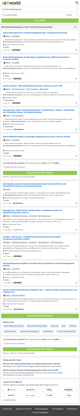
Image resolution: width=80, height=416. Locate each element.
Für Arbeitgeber (57, 409)
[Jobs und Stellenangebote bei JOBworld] (10, 3)
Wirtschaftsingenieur (14, 27)
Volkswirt (72, 326)
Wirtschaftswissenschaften (14, 326)
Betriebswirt (48, 331)
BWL (64, 326)
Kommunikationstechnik (66, 331)
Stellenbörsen (72, 409)
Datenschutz (7, 409)
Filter (75, 27)
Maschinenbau (10, 331)
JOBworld (20, 366)
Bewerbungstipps (41, 409)
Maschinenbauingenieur (30, 331)
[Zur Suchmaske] (77, 3)
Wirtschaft (54, 326)
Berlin (33, 27)
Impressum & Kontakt (23, 409)
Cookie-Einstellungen (40, 412)
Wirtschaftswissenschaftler (37, 326)
